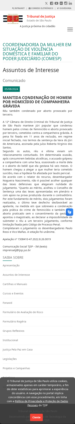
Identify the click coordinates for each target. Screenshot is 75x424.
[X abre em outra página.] (47, 3)
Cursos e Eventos (13, 293)
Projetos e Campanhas (16, 368)
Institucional (10, 340)
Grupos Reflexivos (13, 331)
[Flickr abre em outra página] (61, 3)
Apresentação (11, 265)
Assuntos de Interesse (16, 274)
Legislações (10, 359)
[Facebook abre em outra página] (52, 3)
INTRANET (19, 8)
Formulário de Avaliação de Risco (23, 312)
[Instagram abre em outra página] (66, 3)
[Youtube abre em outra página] (56, 3)
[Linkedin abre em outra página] (70, 3)
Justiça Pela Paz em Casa (18, 349)
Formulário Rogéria (14, 321)
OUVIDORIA (65, 8)
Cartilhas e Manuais (15, 284)
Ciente (36, 417)
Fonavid (7, 302)
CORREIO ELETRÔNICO (42, 8)
